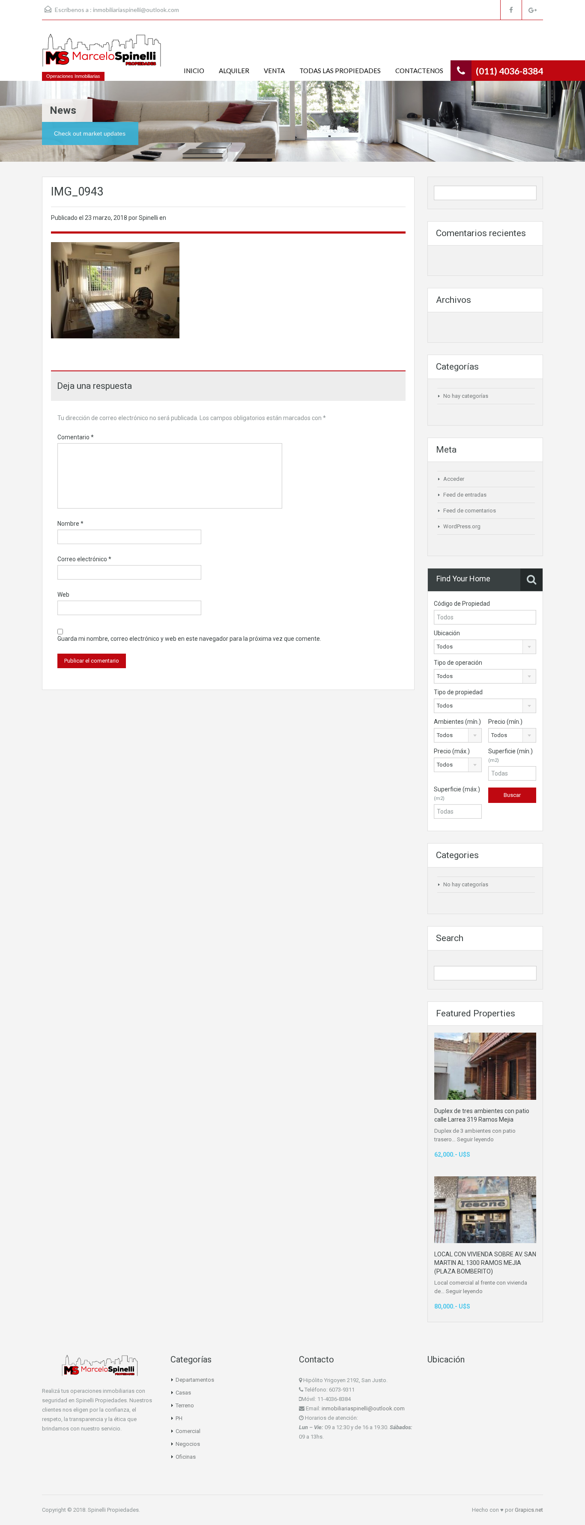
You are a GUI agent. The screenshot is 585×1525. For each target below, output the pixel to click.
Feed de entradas (465, 495)
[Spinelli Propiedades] (101, 54)
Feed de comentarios (469, 510)
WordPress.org (462, 526)
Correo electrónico (84, 559)
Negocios (188, 1444)
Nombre (70, 523)
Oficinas (186, 1457)
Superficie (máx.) (457, 793)
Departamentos (195, 1380)
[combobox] (485, 647)
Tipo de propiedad (458, 692)
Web (63, 594)
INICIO (194, 70)
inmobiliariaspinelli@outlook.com (136, 9)
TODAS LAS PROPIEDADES (340, 70)
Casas (183, 1392)
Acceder (453, 479)
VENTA (274, 70)
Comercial (188, 1431)
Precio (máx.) (452, 751)
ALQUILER (234, 70)
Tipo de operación (458, 662)
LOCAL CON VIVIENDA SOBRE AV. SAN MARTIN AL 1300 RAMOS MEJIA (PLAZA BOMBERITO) (485, 1263)
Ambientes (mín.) (457, 721)
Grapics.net (529, 1510)
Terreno (185, 1405)
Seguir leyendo (475, 1139)
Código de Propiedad (462, 603)
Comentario (75, 437)
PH (179, 1418)
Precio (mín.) (505, 721)
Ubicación (447, 633)
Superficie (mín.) (510, 755)
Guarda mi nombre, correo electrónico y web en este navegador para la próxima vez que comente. (189, 638)
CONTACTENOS (419, 70)
